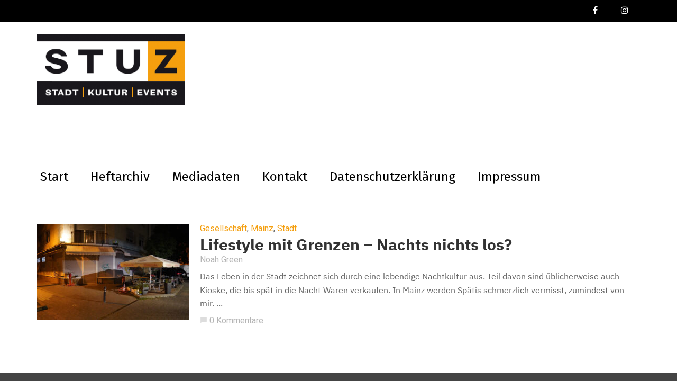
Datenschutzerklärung (392, 176)
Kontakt (284, 176)
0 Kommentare (231, 320)
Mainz (262, 228)
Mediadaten (206, 176)
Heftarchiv (120, 176)
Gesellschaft (223, 228)
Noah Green (221, 260)
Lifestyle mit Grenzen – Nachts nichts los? (356, 244)
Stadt (287, 228)
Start (54, 176)
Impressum (509, 176)
